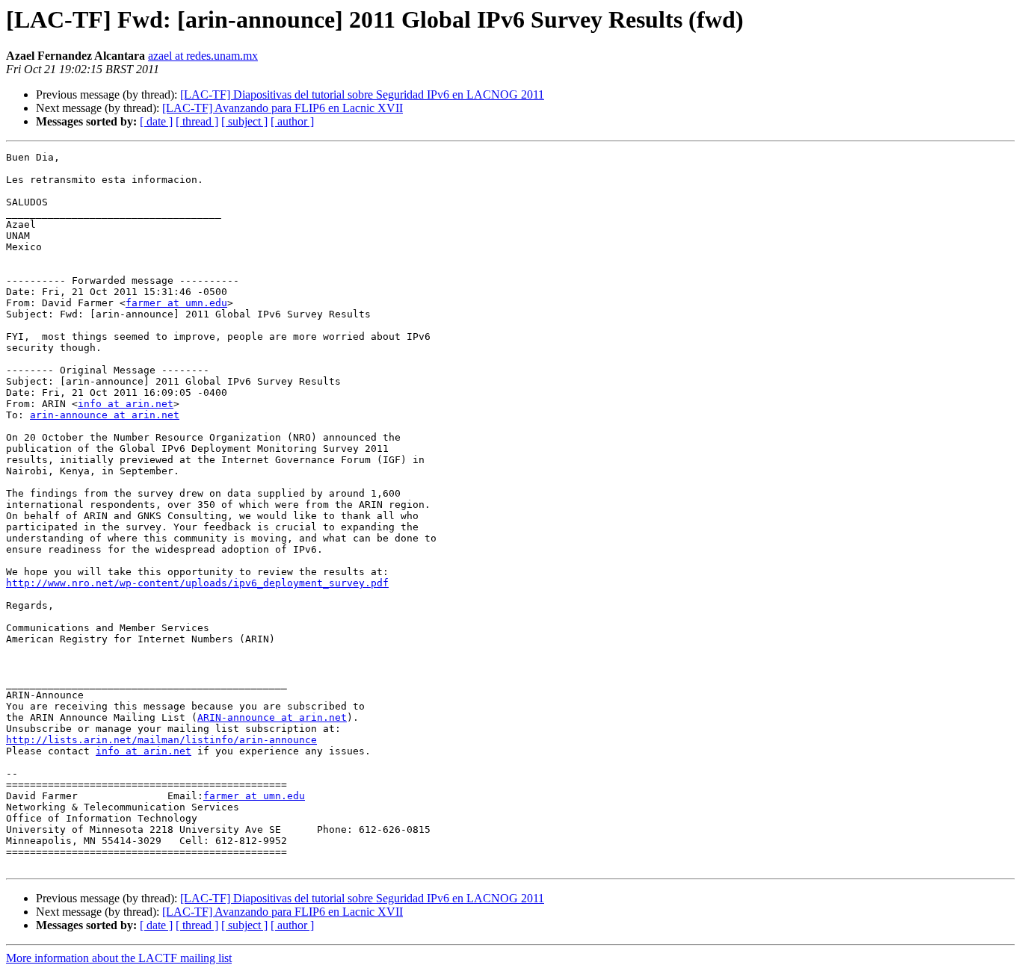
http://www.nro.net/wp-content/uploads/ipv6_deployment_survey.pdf (197, 583)
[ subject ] (244, 121)
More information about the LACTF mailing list (119, 958)
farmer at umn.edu (176, 302)
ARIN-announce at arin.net (272, 717)
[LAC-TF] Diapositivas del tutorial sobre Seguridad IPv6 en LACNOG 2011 (362, 94)
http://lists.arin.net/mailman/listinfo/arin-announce (161, 739)
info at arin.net (125, 403)
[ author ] (292, 121)
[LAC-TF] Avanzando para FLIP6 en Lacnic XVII (282, 108)
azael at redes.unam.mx (203, 55)
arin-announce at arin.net (104, 415)
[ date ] (156, 121)
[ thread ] (197, 121)
